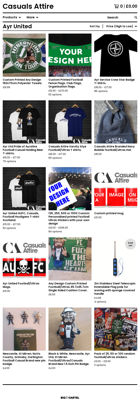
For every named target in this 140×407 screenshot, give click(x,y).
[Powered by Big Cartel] (70, 397)
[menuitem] (12, 17)
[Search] (136, 17)
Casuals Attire (28, 6)
